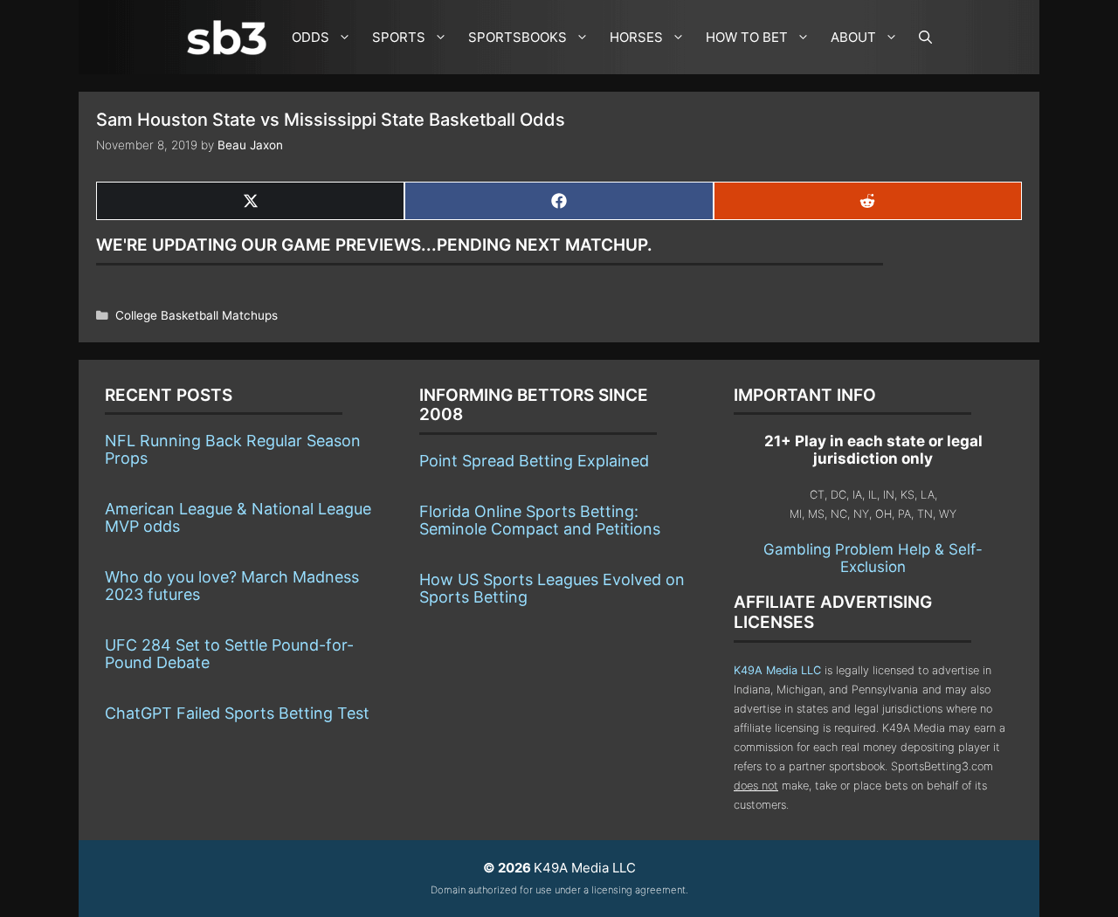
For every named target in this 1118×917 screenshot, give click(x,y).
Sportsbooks (517, 37)
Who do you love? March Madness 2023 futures (232, 585)
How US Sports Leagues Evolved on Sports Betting (552, 588)
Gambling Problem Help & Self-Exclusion (873, 558)
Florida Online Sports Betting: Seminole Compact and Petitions (539, 520)
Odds (310, 37)
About (853, 37)
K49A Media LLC (777, 670)
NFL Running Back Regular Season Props (233, 449)
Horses (636, 37)
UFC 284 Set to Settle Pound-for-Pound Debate (229, 654)
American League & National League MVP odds (238, 517)
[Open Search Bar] (925, 37)
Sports (398, 37)
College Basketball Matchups (196, 315)
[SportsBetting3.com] (230, 37)
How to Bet (747, 37)
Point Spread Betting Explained (534, 461)
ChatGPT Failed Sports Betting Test (237, 713)
